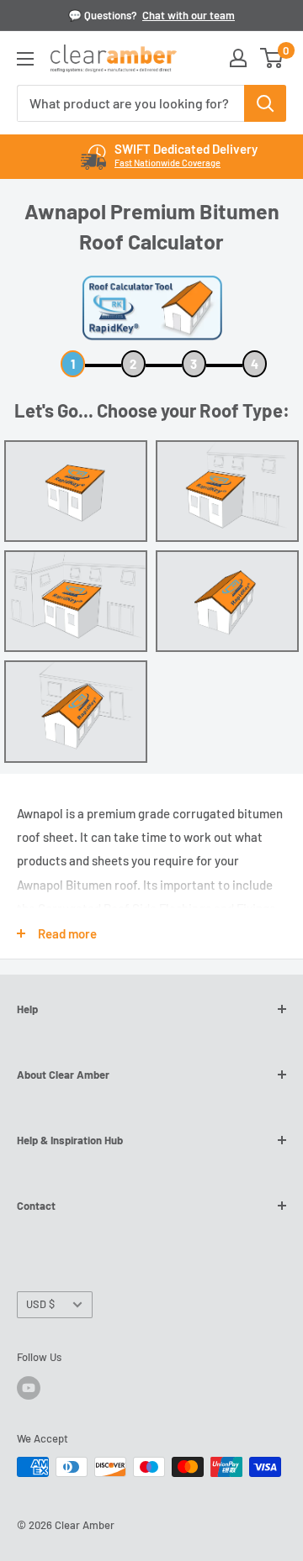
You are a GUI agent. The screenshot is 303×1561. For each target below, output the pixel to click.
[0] (272, 58)
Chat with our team (188, 15)
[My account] (238, 58)
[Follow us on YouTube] (28, 1388)
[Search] (265, 103)
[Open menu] (25, 59)
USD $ (40, 1304)
